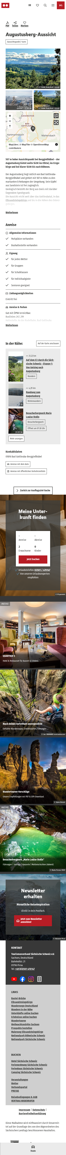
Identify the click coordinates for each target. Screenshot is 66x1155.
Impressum (24, 1109)
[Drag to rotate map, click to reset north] (9, 126)
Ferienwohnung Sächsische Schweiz (29, 1064)
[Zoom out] (9, 121)
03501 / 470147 (42, 570)
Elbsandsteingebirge (16, 200)
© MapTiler (25, 144)
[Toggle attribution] (56, 144)
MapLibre (13, 144)
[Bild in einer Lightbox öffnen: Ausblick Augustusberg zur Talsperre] (19, 100)
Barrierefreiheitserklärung (32, 1113)
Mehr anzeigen (16, 438)
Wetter (14, 1083)
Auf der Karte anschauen (48, 343)
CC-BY (57, 87)
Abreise (38, 539)
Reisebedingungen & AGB (24, 1097)
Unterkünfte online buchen (24, 1013)
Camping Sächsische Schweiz (26, 1072)
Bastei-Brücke (18, 998)
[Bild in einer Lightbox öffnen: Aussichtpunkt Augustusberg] (47, 100)
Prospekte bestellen (21, 1028)
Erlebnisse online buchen (24, 1017)
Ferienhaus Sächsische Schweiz (27, 1068)
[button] (59, 1141)
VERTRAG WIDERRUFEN (22, 1100)
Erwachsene (25, 550)
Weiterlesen (12, 212)
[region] (33, 131)
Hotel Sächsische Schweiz (24, 1061)
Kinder (37, 550)
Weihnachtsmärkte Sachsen (25, 1024)
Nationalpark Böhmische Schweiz (28, 1035)
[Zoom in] (9, 115)
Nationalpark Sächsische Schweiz (28, 1039)
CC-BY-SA (28, 108)
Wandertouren (18, 1020)
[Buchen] (61, 5)
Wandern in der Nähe (22, 1009)
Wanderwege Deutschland (24, 1005)
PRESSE (15, 1090)
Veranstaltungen (19, 1079)
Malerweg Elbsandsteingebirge (27, 1031)
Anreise (22, 539)
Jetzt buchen (33, 559)
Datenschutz (39, 1109)
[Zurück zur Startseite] (5, 5)
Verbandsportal (19, 1087)
